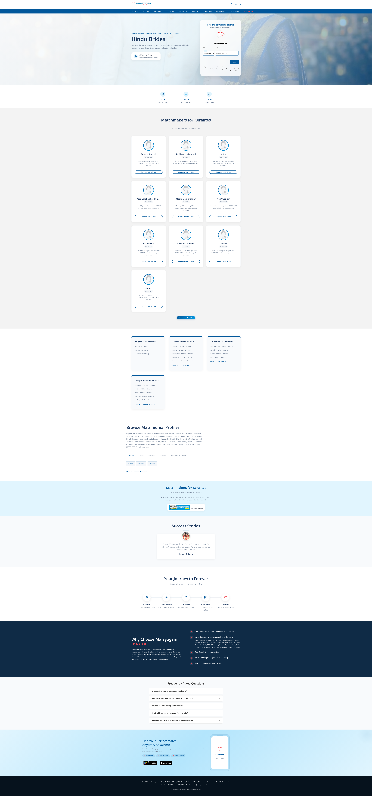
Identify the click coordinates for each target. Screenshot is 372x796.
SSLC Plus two (215, 346)
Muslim (152, 464)
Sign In (236, 4)
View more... (248, 11)
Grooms (188, 346)
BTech (212, 354)
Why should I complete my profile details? (167, 706)
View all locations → (181, 365)
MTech (212, 350)
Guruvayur (183, 11)
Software (138, 396)
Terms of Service (231, 69)
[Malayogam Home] (141, 4)
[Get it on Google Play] (150, 763)
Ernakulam (207, 11)
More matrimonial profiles (137, 472)
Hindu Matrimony (141, 346)
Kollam (195, 11)
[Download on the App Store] (166, 763)
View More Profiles (186, 318)
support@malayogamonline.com (201, 785)
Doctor (137, 389)
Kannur (146, 11)
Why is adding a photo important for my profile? (170, 713)
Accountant (139, 385)
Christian (141, 464)
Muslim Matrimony (141, 350)
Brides (182, 346)
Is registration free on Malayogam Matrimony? (169, 691)
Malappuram (235, 11)
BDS (211, 357)
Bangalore (220, 11)
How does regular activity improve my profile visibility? (172, 720)
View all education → (219, 362)
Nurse (137, 392)
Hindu (130, 464)
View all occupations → (145, 404)
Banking (137, 400)
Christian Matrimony (142, 354)
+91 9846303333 (168, 785)
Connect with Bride (148, 172)
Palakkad (170, 11)
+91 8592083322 (179, 785)
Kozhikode (158, 11)
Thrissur (135, 11)
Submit (234, 62)
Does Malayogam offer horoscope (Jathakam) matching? (173, 698)
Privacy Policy (234, 71)
